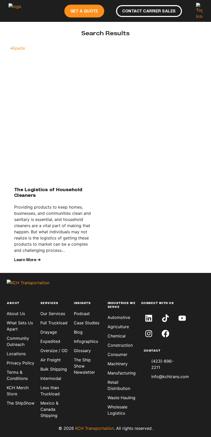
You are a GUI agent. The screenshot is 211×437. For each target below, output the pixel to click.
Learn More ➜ (27, 260)
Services (49, 303)
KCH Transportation (94, 428)
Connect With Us (157, 303)
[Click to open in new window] (148, 318)
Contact (152, 350)
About (13, 303)
